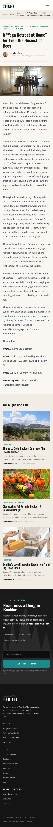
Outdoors (7, 759)
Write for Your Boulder (12, 733)
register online (40, 316)
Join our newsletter (11, 737)
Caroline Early (16, 53)
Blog (12, 14)
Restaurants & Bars (10, 763)
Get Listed (7, 799)
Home (5, 14)
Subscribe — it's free (26, 663)
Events (5, 773)
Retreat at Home (41, 141)
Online (24, 380)
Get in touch (8, 742)
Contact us (7, 803)
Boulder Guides (9, 777)
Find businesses (9, 754)
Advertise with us (10, 794)
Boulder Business (20, 14)
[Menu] (47, 5)
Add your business (10, 728)
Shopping (6, 768)
